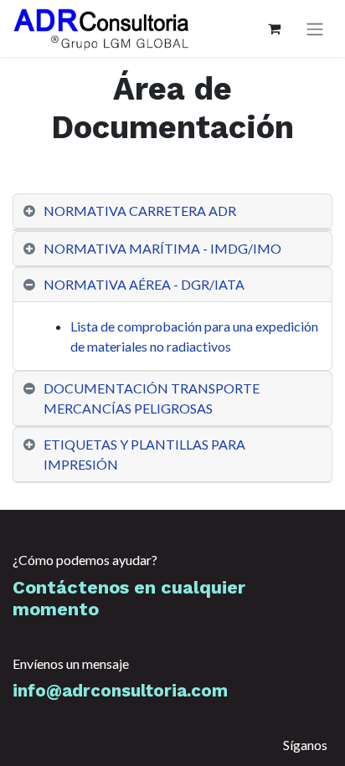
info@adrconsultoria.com (120, 691)
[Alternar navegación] (314, 29)
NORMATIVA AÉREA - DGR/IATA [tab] (144, 284)
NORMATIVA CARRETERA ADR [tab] (141, 210)
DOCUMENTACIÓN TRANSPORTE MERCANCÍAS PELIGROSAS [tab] (152, 398)
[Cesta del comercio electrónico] (274, 28)
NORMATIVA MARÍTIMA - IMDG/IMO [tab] (162, 248)
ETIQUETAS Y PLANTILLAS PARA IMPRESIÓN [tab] (144, 454)
